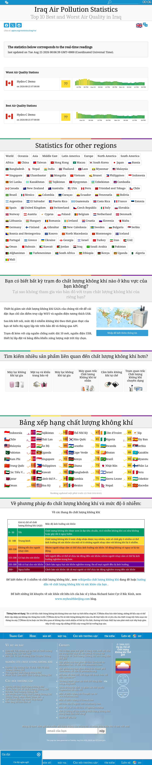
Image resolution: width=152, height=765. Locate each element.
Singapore (15, 175)
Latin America (71, 156)
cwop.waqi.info (67, 683)
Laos (84, 169)
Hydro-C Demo (26, 81)
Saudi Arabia (98, 246)
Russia (135, 162)
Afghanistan (17, 253)
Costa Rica (103, 201)
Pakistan (120, 246)
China (25, 162)
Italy (107, 207)
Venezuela (105, 194)
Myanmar (101, 169)
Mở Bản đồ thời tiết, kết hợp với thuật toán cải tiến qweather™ (83, 676)
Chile (136, 188)
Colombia (47, 194)
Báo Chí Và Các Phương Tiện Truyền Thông (28, 655)
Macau (80, 162)
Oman (13, 246)
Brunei (97, 175)
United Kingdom (35, 207)
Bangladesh (16, 169)
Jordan (64, 246)
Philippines (116, 175)
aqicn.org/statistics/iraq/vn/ (23, 30)
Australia (57, 188)
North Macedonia (76, 233)
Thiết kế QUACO (67, 717)
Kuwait (48, 246)
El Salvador (37, 201)
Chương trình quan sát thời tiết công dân (80, 681)
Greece (32, 240)
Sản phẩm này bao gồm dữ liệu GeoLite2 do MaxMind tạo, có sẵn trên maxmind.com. (82, 663)
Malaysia (122, 169)
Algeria (140, 253)
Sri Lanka (15, 182)
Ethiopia (87, 253)
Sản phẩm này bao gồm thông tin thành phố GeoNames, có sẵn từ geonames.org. (82, 669)
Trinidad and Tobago (111, 188)
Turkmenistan (41, 253)
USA (74, 188)
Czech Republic (86, 207)
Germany (15, 227)
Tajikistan (58, 182)
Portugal (14, 240)
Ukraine (49, 240)
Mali (12, 259)
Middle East (49, 156)
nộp (102, 731)
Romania (54, 220)
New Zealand (35, 188)
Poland (65, 214)
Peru (87, 188)
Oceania (23, 156)
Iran (116, 240)
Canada (14, 188)
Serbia (135, 227)
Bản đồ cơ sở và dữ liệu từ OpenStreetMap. (81, 707)
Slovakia (123, 207)
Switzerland (61, 207)
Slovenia (108, 220)
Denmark (125, 214)
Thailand (68, 169)
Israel (85, 240)
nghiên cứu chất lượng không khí (28, 662)
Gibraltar (53, 227)
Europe (88, 156)
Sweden (99, 227)
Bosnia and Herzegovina (25, 233)
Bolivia (124, 194)
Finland (33, 227)
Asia (35, 156)
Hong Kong (61, 162)
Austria (32, 214)
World (10, 156)
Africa (10, 162)
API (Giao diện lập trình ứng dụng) (23, 699)
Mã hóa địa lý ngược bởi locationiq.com (80, 703)
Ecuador (85, 194)
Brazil (13, 194)
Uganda (122, 253)
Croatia (90, 220)
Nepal (35, 169)
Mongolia (59, 175)
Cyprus (48, 214)
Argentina (15, 201)
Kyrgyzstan (79, 182)
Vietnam (79, 175)
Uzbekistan (101, 182)
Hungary (35, 220)
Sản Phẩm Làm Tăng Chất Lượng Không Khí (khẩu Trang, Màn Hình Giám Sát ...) (28, 695)
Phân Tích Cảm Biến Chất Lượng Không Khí (28, 675)
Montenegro (103, 233)
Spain (13, 207)
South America (130, 156)
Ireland (73, 220)
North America (107, 156)
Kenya (105, 253)
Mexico (29, 194)
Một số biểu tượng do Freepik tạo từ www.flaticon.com (78, 695)
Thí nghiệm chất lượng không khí (23, 672)
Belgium (83, 214)
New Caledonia (76, 227)
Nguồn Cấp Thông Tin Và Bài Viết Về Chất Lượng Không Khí (27, 668)
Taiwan (41, 162)
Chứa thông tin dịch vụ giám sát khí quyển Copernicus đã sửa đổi (81, 688)
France (122, 201)
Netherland (104, 214)
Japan (120, 162)
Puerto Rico (59, 201)
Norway (14, 214)
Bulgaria (118, 227)
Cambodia (123, 182)
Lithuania (15, 220)
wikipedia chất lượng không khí (98, 579)
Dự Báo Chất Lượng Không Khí (21, 691)
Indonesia (138, 175)
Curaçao (66, 194)
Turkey (101, 240)
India (51, 169)
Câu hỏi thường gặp (19, 681)
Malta (125, 220)
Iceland (124, 233)
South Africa (66, 253)
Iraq (79, 246)
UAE (129, 240)
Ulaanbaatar (38, 175)
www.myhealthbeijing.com (73, 599)
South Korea (100, 162)
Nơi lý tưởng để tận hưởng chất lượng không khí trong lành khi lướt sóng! (84, 712)
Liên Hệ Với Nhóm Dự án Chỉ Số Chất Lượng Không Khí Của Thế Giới (28, 652)
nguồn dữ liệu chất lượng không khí (24, 686)
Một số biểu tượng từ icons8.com (76, 699)
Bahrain (29, 246)
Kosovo (53, 233)
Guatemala (82, 201)
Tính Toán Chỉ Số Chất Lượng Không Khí (27, 689)
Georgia (68, 240)
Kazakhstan (37, 182)
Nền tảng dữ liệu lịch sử (18, 701)
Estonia (139, 201)
